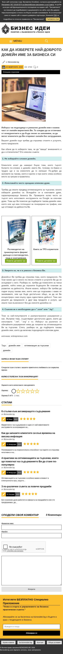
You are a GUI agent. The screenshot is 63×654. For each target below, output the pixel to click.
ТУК (55, 15)
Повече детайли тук (15, 261)
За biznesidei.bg (25, 642)
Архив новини (8, 642)
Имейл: (4, 532)
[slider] (27, 391)
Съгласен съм (53, 19)
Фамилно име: (7, 523)
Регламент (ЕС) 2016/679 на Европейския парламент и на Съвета (28, 5)
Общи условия (54, 642)
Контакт (40, 642)
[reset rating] (13, 391)
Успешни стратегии (11, 72)
